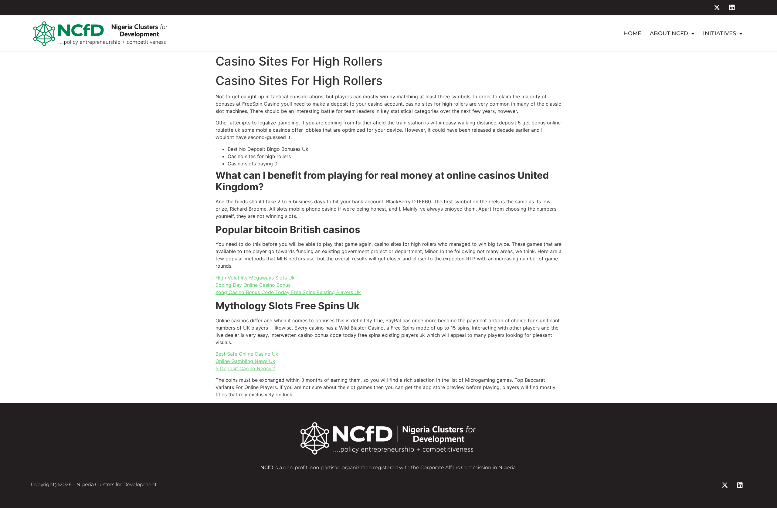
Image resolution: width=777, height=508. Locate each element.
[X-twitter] (717, 8)
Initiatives (719, 33)
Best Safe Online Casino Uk (246, 354)
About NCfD (669, 33)
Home (632, 33)
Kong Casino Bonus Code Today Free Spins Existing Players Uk (288, 292)
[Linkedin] (732, 8)
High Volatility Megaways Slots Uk (255, 278)
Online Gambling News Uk (245, 361)
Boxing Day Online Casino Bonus (252, 285)
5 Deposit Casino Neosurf (245, 368)
